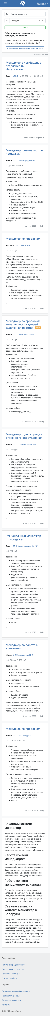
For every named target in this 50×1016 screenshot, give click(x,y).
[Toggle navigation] (5, 3)
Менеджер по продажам (23, 238)
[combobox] (33, 20)
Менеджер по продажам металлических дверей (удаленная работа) (23, 324)
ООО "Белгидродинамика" (25, 160)
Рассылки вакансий (11, 974)
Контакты (6, 1005)
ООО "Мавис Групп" (22, 735)
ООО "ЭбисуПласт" (23, 245)
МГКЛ (15, 76)
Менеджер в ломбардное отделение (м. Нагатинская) (23, 66)
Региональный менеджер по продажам (23, 537)
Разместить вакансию (12, 1000)
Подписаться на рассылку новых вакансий (26, 48)
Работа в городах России (13, 965)
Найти (25, 27)
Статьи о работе (9, 978)
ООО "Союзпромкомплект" (25, 444)
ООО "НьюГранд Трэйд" (24, 334)
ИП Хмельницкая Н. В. (23, 655)
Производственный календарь (16, 991)
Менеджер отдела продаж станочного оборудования (24, 436)
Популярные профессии (13, 969)
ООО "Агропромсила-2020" (25, 546)
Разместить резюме (11, 996)
